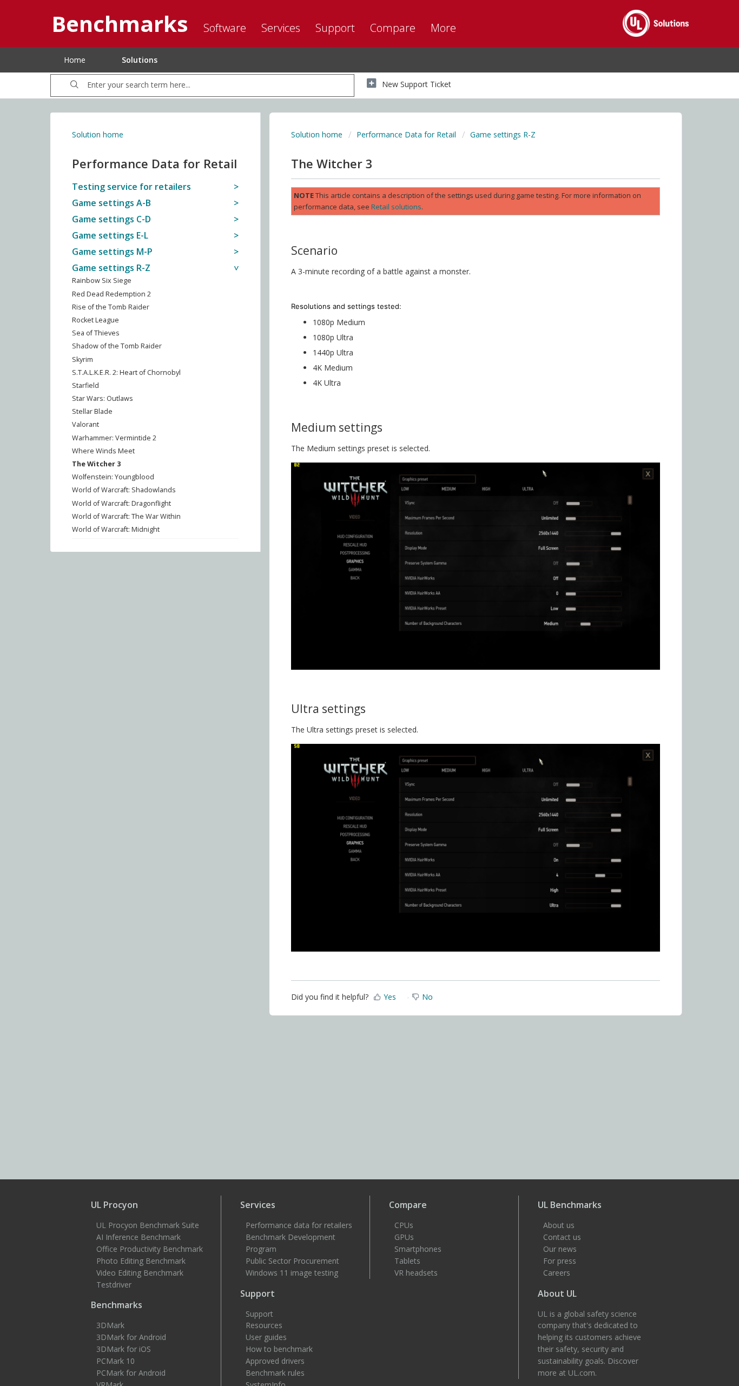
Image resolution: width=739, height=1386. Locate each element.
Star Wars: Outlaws (102, 398)
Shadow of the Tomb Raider (117, 346)
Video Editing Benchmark (139, 1273)
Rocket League (95, 320)
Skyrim (82, 359)
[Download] (349, 566)
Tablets (407, 1261)
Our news (560, 1249)
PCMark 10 (115, 1361)
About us (559, 1225)
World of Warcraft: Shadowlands (124, 489)
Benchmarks (116, 1305)
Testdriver (113, 1284)
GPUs (404, 1237)
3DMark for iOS (123, 1349)
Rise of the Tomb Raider (110, 307)
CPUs (403, 1225)
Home (74, 60)
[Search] (74, 85)
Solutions (139, 60)
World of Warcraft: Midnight (116, 529)
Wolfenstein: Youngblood (113, 476)
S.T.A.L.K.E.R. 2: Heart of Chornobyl (126, 372)
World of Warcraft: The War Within (126, 516)
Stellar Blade (92, 411)
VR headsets (416, 1273)
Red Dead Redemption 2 (111, 294)
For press (559, 1261)
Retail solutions (396, 207)
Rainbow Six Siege (101, 280)
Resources (264, 1325)
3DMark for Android (131, 1337)
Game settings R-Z (503, 134)
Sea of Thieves (96, 333)
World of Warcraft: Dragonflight (121, 503)
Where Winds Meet (103, 451)
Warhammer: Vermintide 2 (114, 438)
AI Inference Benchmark (138, 1237)
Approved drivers (275, 1361)
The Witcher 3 (96, 463)
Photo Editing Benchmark (141, 1261)
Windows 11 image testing (292, 1273)
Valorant (85, 424)
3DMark (110, 1325)
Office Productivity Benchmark (149, 1249)
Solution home (97, 134)
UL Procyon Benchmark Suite (147, 1225)
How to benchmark (279, 1349)
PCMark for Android (131, 1373)
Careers (556, 1273)
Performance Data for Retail (406, 134)
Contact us (562, 1237)
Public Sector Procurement (292, 1261)
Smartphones (417, 1249)
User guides (266, 1337)
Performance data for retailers (299, 1225)
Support (259, 1314)
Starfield (85, 385)
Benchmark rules (275, 1373)
